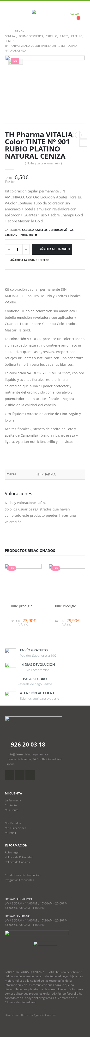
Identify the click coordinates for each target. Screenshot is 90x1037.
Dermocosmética (60, 230)
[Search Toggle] (20, 13)
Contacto (11, 805)
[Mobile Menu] (8, 14)
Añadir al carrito (54, 249)
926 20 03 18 (27, 744)
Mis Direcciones (15, 828)
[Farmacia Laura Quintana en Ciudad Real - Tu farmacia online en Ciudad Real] (45, 13)
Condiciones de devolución (22, 875)
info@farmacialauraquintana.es (29, 754)
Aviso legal (12, 852)
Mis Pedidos (13, 823)
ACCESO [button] (74, 13)
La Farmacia (13, 800)
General (11, 234)
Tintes (22, 234)
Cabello (28, 230)
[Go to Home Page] (6, 31)
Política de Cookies (17, 862)
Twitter (83, 143)
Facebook (83, 135)
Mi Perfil (10, 832)
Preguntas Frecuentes (19, 880)
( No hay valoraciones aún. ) (43, 163)
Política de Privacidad (19, 857)
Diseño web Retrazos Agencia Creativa (30, 1015)
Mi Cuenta (11, 810)
